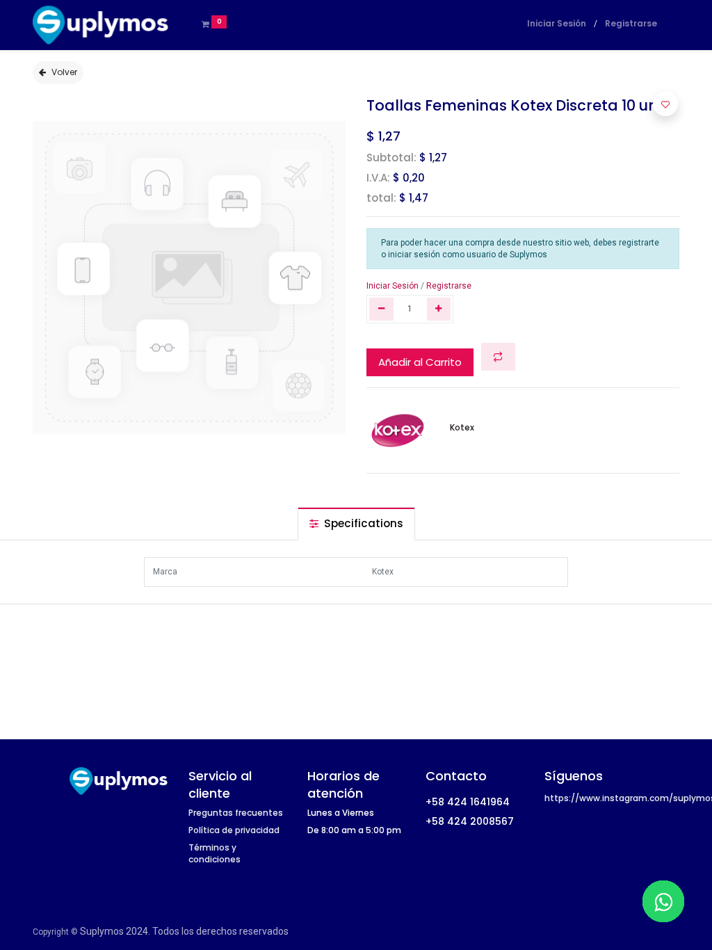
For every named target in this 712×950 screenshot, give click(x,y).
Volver (64, 72)
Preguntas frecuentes (235, 813)
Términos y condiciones (214, 853)
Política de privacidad (234, 830)
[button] (498, 357)
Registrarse (631, 23)
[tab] (356, 523)
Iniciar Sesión (556, 23)
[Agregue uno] (439, 309)
